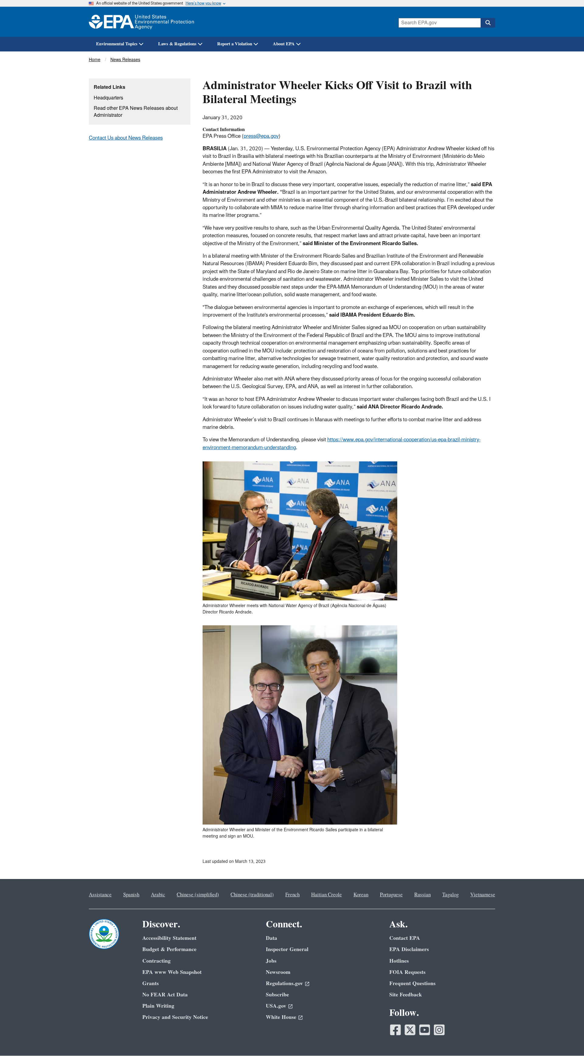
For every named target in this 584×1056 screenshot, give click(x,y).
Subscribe (277, 995)
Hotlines (399, 961)
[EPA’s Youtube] (425, 1030)
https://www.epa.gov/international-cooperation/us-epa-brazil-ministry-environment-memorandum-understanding (342, 443)
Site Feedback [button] (405, 995)
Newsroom (278, 972)
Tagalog (450, 894)
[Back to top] (567, 1039)
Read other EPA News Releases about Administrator (136, 111)
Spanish (131, 894)
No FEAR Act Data (165, 995)
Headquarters (108, 98)
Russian (422, 894)
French (292, 894)
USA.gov (276, 1006)
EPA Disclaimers (409, 949)
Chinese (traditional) (252, 894)
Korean (360, 894)
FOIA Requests (407, 972)
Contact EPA (404, 938)
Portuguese (391, 894)
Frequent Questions (412, 983)
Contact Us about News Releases (126, 138)
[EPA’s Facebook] (395, 1030)
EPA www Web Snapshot (172, 972)
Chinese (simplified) (198, 894)
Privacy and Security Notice (175, 1017)
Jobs (271, 961)
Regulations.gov (284, 983)
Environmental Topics (116, 44)
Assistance (100, 894)
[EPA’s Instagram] (439, 1030)
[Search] (488, 23)
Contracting (156, 961)
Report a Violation (234, 44)
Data (271, 938)
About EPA (284, 44)
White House (281, 1017)
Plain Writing (158, 1006)
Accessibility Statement (169, 938)
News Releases (125, 59)
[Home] (141, 22)
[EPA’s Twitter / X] (410, 1030)
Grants (150, 983)
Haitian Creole (326, 894)
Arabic (158, 894)
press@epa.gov (261, 136)
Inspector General (287, 949)
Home (94, 59)
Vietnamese (482, 894)
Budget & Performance (169, 949)
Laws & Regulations (177, 44)
